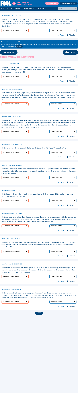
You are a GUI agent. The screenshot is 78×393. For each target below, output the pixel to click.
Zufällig (9, 9)
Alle (2, 9)
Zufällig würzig (28, 9)
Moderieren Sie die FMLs (68, 3)
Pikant (17, 9)
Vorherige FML (8, 52)
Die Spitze (40, 9)
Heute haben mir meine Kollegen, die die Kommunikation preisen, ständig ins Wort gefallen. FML (34, 148)
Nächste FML (70, 52)
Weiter (39, 313)
